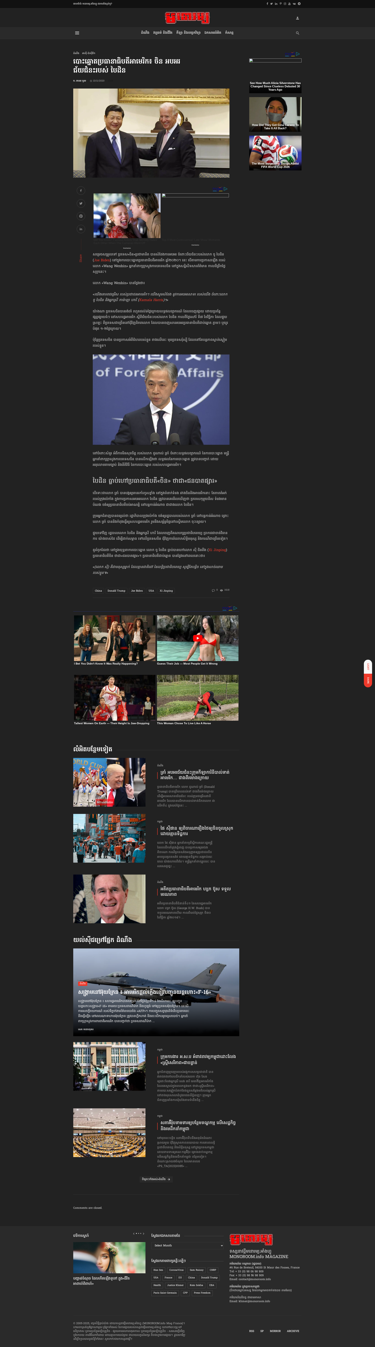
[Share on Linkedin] (81, 229)
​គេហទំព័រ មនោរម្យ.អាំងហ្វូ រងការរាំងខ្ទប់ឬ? (92, 4)
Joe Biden (102, 260)
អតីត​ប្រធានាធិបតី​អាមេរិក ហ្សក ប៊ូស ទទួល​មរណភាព (196, 892)
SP (262, 1331)
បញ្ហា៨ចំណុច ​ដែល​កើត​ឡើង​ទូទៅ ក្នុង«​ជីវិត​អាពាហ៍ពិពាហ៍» (101, 1281)
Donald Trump (116, 591)
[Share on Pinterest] (81, 217)
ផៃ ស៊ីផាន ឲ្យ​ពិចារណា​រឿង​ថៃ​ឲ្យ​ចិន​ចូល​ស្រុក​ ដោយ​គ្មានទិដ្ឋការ (197, 831)
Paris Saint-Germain (165, 1293)
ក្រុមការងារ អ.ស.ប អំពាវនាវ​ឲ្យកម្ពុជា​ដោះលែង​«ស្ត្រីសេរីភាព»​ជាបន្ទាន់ (198, 1060)
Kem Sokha (196, 1285)
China (98, 591)
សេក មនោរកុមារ (86, 1029)
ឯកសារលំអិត (212, 32)
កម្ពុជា (160, 821)
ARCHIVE (293, 1331)
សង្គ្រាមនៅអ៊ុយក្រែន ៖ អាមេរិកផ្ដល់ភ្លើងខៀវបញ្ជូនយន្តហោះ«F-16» (144, 992)
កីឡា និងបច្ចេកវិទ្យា (188, 32)
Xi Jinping (217, 550)
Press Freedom (202, 1293)
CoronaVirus (176, 1270)
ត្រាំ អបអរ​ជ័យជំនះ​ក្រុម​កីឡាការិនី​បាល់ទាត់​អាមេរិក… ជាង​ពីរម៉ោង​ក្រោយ (195, 775)
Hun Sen (158, 1270)
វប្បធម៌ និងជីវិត (162, 32)
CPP (185, 1293)
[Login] (297, 18)
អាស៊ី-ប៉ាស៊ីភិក (88, 53)
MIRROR (275, 1331)
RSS (251, 1331)
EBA (211, 1285)
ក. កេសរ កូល (79, 81)
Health (157, 1285)
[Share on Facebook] (81, 191)
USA (151, 591)
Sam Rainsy (197, 1270)
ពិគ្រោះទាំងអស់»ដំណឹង (154, 1179)
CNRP (213, 1270)
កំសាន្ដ (229, 32)
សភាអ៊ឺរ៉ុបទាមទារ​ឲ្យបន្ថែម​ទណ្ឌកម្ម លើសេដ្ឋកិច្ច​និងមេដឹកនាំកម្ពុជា (198, 1126)
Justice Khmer (175, 1285)
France (168, 1278)
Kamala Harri (150, 300)
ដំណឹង (145, 32)
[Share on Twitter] (81, 204)
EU (180, 1278)
